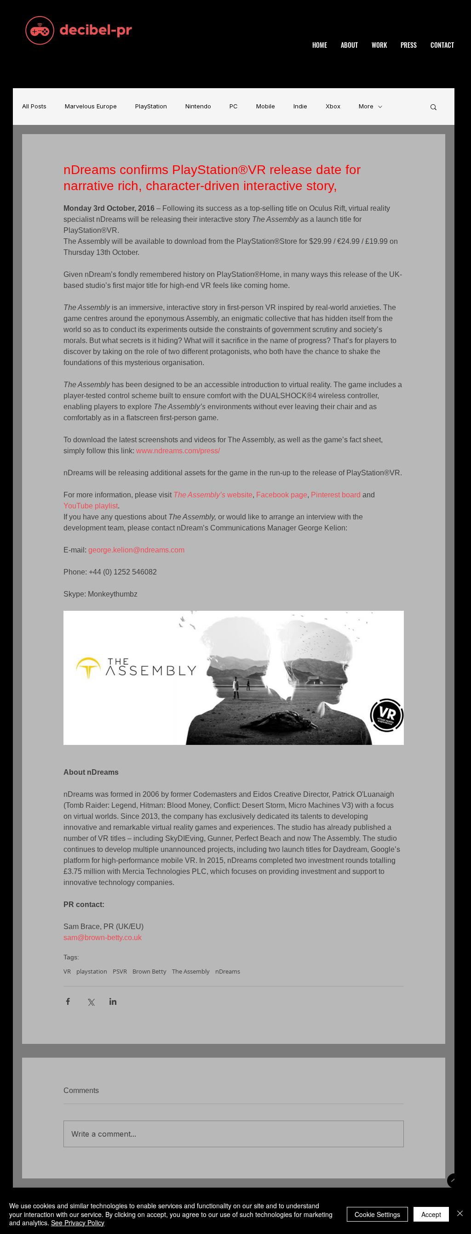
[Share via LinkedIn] (113, 1001)
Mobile (265, 106)
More (366, 106)
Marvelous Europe (91, 106)
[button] (433, 106)
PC (234, 106)
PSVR (120, 971)
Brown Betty (149, 971)
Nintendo (198, 106)
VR (67, 971)
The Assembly (191, 971)
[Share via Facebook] (67, 1001)
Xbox (333, 106)
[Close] (459, 1214)
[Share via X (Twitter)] (90, 1001)
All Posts (34, 106)
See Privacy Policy (77, 1222)
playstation (91, 971)
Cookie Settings (377, 1214)
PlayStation (151, 106)
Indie (300, 106)
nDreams (227, 971)
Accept (431, 1214)
